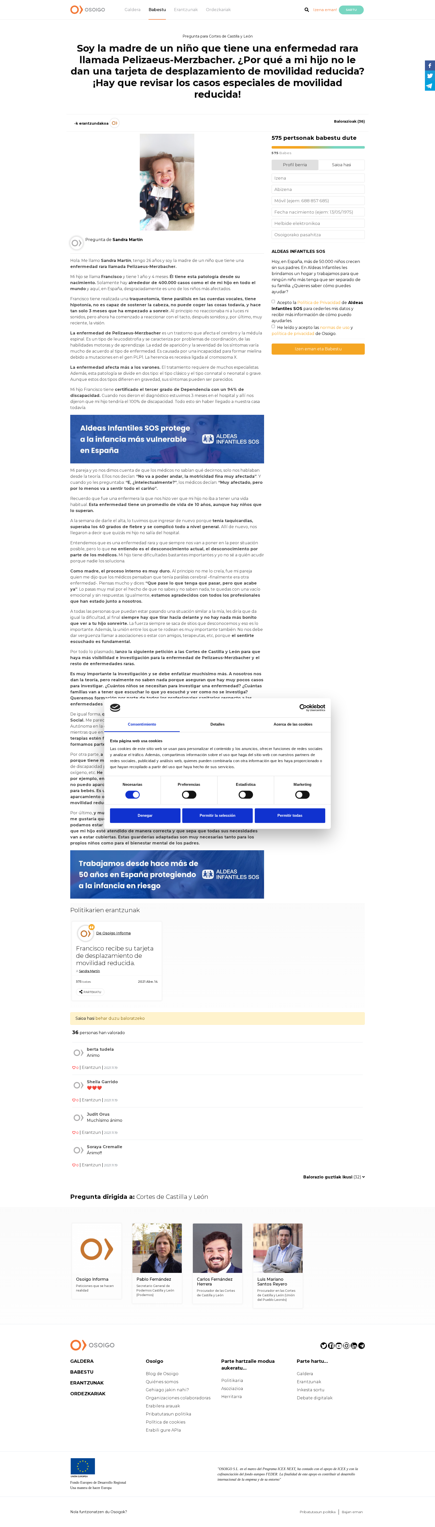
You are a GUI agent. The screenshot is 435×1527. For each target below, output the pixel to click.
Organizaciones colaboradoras (178, 1398)
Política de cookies (165, 1422)
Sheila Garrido (102, 1081)
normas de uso (335, 327)
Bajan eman (352, 1512)
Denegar (145, 815)
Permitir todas (289, 815)
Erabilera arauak (163, 1406)
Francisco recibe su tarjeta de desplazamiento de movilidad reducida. (115, 956)
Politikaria (232, 1380)
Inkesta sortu (310, 1389)
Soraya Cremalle (104, 1146)
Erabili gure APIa (163, 1430)
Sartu (351, 10)
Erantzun (91, 1067)
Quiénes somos (162, 1381)
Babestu (157, 9)
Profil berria (295, 164)
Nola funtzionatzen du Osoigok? (98, 1512)
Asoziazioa (232, 1388)
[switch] (189, 795)
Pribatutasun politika (168, 1414)
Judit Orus (98, 1114)
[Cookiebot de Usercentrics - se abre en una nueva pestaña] (303, 707)
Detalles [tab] (217, 724)
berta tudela (100, 1049)
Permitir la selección (217, 815)
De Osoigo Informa (113, 933)
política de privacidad (293, 333)
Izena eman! (325, 9)
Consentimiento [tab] (142, 724)
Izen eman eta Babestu (318, 349)
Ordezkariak (218, 9)
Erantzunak (186, 9)
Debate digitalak (315, 1398)
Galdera (132, 9)
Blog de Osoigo (162, 1373)
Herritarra (231, 1396)
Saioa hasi (341, 164)
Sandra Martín (89, 971)
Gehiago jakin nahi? (167, 1389)
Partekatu (92, 992)
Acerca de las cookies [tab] (293, 724)
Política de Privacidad (319, 302)
